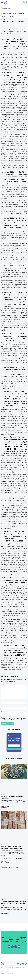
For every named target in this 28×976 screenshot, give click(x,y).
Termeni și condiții (5, 971)
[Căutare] (23, 2)
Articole (3, 20)
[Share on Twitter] (15, 729)
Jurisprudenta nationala (12, 20)
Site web (3, 711)
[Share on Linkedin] (17, 729)
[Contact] (26, 2)
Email (3, 706)
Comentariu (4, 684)
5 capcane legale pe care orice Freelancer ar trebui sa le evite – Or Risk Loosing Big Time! (13, 903)
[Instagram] (15, 946)
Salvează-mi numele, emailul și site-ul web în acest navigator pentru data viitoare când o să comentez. (14, 720)
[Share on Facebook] (13, 729)
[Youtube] (19, 946)
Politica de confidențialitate (7, 973)
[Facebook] (9, 946)
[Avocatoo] (5, 2)
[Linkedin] (12, 946)
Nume (3, 700)
